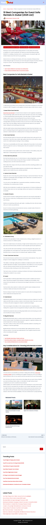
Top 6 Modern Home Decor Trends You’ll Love (14, 338)
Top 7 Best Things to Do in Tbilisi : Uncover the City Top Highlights (17, 496)
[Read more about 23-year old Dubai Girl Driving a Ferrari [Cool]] (14, 419)
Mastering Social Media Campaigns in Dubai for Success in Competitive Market (20, 502)
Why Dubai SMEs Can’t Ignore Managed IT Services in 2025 (15, 500)
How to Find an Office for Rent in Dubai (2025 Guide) (14, 498)
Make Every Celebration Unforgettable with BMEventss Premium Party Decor (19, 512)
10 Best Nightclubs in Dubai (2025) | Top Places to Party (15, 513)
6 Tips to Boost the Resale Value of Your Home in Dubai (17, 70)
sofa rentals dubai (24, 47)
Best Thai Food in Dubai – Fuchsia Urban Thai (12, 510)
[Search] (41, 449)
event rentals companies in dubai (11, 47)
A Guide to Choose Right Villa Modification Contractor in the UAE (17, 506)
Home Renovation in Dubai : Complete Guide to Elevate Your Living (19, 340)
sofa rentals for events (34, 47)
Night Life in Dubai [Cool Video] (31, 410)
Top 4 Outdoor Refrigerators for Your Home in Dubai (16, 341)
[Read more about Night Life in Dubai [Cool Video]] (32, 404)
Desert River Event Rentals (8, 113)
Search (4, 446)
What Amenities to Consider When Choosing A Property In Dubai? (17, 504)
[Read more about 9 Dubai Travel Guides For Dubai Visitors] (14, 404)
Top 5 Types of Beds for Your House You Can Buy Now (16, 68)
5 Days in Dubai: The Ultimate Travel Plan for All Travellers (15, 508)
